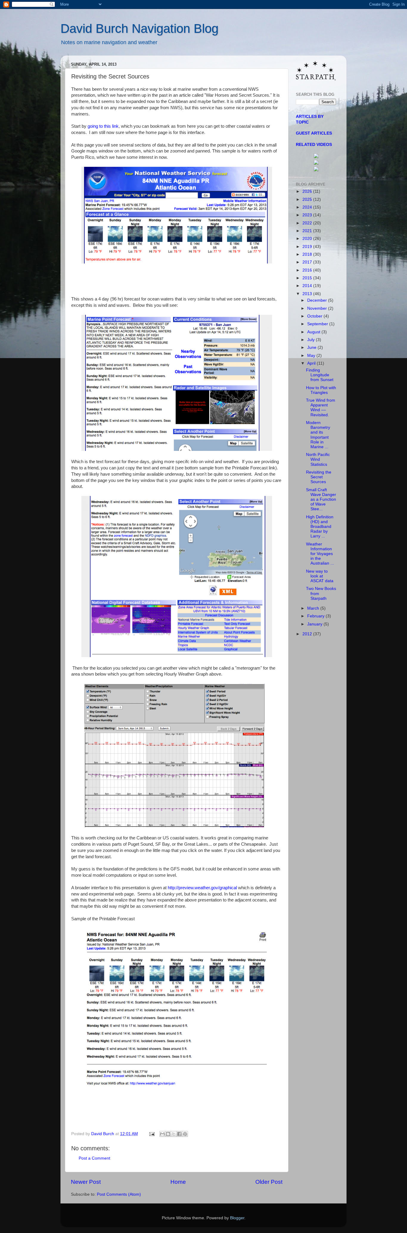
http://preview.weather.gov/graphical (202, 887)
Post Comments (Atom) (119, 1194)
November (317, 308)
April (312, 363)
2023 (307, 215)
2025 (307, 199)
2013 (307, 294)
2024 (307, 207)
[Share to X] (174, 1134)
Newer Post (86, 1182)
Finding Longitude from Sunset (319, 375)
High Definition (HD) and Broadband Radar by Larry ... (319, 527)
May (311, 355)
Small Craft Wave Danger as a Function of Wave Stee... (321, 499)
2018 (307, 254)
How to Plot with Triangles (321, 390)
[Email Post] (151, 1134)
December (317, 300)
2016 (307, 270)
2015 (307, 278)
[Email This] (162, 1134)
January (315, 624)
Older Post (268, 1182)
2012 (307, 634)
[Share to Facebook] (179, 1134)
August (314, 332)
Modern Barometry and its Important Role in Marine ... (318, 434)
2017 (307, 262)
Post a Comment (94, 1158)
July (311, 339)
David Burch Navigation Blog (139, 28)
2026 (307, 191)
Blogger (237, 1218)
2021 (307, 231)
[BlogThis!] (168, 1134)
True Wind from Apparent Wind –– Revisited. (320, 407)
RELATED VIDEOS (314, 144)
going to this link (103, 126)
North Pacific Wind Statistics (318, 459)
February (316, 616)
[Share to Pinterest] (185, 1134)
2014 (307, 285)
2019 (307, 246)
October (315, 316)
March (313, 608)
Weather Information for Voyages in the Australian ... (320, 554)
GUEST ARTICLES (314, 133)
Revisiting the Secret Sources (318, 477)
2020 (307, 238)
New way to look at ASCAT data (319, 576)
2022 (307, 223)
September (318, 324)
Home (178, 1182)
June (312, 347)
